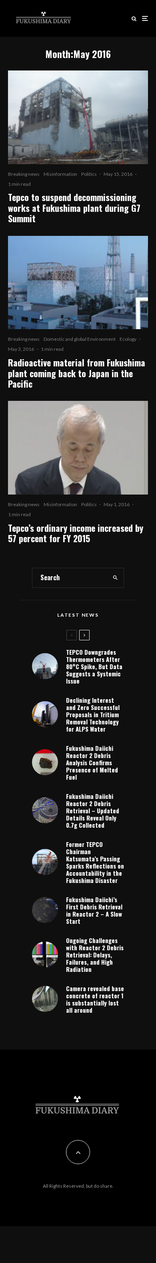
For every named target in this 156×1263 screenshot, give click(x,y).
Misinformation (60, 174)
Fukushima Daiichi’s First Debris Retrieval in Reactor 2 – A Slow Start (94, 910)
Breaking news (24, 174)
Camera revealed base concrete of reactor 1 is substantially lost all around (95, 999)
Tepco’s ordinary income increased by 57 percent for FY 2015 (75, 533)
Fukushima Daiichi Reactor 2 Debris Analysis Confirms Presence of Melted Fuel (92, 762)
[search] (116, 577)
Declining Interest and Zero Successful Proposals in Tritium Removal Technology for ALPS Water (93, 714)
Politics (89, 174)
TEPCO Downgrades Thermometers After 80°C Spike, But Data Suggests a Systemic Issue (94, 666)
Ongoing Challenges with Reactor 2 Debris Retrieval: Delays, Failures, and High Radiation (95, 955)
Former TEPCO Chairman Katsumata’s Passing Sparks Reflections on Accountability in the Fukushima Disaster (95, 862)
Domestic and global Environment (80, 339)
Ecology (128, 339)
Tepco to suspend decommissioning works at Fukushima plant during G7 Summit (74, 207)
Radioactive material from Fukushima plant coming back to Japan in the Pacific (76, 373)
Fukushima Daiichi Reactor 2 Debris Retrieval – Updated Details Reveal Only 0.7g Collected (92, 810)
